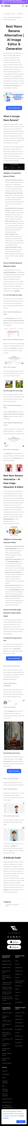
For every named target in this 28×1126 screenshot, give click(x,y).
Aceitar (20, 1121)
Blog (9, 17)
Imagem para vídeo (7, 964)
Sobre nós (4, 1071)
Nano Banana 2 (19, 1022)
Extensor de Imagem (7, 1029)
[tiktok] (11, 937)
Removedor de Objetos (6, 1044)
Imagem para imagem (5, 1016)
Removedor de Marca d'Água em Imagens (6, 1034)
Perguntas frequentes (5, 1081)
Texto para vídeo (6, 961)
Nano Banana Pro (19, 1026)
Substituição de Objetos (6, 1049)
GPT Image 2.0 (19, 1016)
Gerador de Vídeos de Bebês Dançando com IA (7, 998)
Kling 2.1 (17, 989)
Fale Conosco (5, 1074)
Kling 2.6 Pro (18, 985)
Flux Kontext (18, 1042)
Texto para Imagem (7, 1012)
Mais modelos (18, 1002)
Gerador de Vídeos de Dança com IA (7, 983)
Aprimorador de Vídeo (6, 971)
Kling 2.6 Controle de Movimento (19, 981)
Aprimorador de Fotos (6, 1025)
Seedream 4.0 (18, 1039)
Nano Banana (18, 1029)
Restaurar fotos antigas (6, 1059)
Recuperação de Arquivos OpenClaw (7, 1106)
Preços (4, 1077)
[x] (19, 937)
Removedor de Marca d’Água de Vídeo (6, 977)
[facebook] (8, 937)
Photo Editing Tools (16, 17)
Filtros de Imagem (6, 1021)
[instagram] (14, 937)
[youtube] (17, 937)
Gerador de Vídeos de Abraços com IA (7, 988)
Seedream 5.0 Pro (19, 1012)
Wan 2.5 (17, 995)
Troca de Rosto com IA (7, 1039)
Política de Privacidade (5, 1090)
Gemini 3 (17, 1032)
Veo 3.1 (17, 961)
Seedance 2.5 (18, 967)
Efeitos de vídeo (6, 967)
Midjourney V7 (19, 1019)
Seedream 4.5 (18, 1036)
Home (5, 17)
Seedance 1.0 (18, 974)
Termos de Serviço (7, 1102)
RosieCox (20, 13)
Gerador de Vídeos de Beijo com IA (7, 992)
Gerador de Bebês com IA (6, 1054)
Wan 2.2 (17, 999)
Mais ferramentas (6, 1003)
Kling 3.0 (17, 977)
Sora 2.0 (17, 964)
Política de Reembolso (5, 1094)
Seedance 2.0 (18, 971)
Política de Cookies (7, 1099)
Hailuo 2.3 (17, 992)
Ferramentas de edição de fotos (12, 905)
